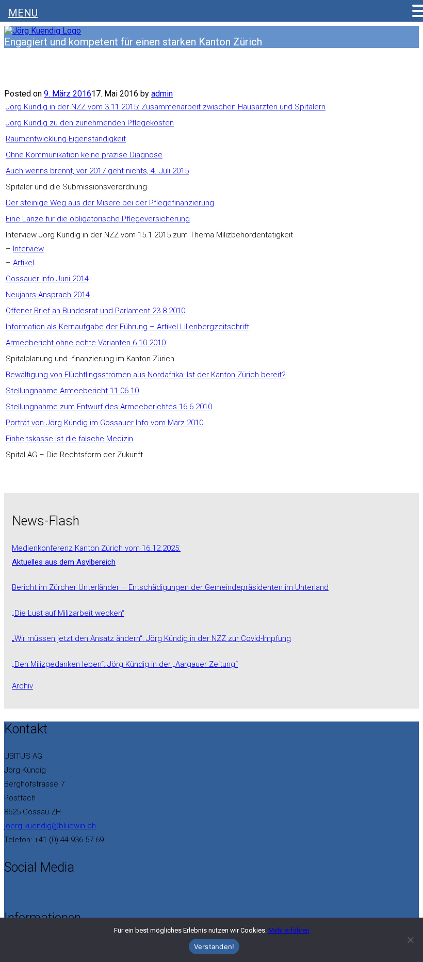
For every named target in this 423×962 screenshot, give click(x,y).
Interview (28, 248)
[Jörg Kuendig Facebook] (7, 892)
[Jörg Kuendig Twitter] (13, 892)
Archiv (22, 686)
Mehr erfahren (289, 930)
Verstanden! (214, 946)
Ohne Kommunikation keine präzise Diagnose (84, 154)
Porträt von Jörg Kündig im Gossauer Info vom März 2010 (104, 422)
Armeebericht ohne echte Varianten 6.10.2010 (86, 342)
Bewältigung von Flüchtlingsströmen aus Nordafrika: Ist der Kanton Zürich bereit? (146, 374)
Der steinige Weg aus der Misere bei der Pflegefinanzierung (110, 202)
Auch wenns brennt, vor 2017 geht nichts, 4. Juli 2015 (97, 170)
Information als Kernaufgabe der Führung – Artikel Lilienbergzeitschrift (127, 326)
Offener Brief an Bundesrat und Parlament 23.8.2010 (95, 310)
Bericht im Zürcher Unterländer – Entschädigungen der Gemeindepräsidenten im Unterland (170, 587)
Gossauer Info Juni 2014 (47, 278)
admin (162, 94)
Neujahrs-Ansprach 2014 (48, 294)
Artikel (23, 262)
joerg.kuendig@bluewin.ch (50, 825)
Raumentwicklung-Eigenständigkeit (66, 138)
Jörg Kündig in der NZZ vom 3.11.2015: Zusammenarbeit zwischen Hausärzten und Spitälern (166, 106)
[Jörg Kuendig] (42, 31)
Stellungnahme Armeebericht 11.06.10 (72, 390)
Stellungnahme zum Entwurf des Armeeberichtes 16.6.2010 (109, 406)
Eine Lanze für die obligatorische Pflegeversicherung (98, 218)
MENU (23, 13)
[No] (410, 940)
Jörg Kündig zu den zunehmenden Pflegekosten (90, 122)
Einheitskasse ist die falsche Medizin (69, 438)
